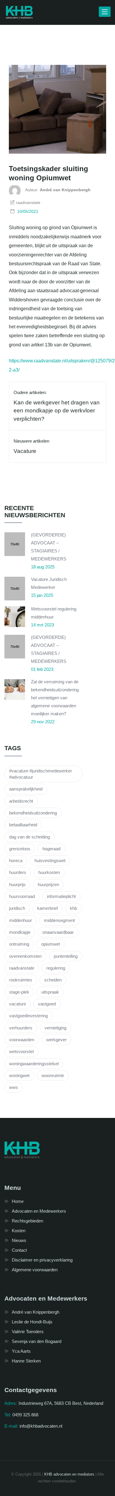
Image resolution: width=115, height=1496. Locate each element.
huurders (17, 872)
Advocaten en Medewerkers (39, 1211)
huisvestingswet (49, 860)
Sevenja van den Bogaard (36, 1341)
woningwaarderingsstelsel (34, 1063)
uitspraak (50, 991)
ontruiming (19, 944)
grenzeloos (19, 848)
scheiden (53, 979)
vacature (17, 1003)
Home (18, 1201)
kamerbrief (47, 908)
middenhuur (20, 920)
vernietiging (55, 1027)
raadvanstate (21, 967)
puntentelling (66, 956)
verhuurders (20, 1027)
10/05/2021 (27, 211)
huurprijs (17, 884)
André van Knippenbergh (35, 1312)
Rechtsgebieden (27, 1220)
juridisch (17, 908)
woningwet (19, 1075)
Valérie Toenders (28, 1331)
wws (13, 1087)
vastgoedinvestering (28, 1015)
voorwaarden (21, 1039)
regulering (55, 967)
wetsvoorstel (21, 1051)
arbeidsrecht (21, 801)
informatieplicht (61, 896)
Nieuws (19, 1240)
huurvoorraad (22, 896)
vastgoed (47, 1003)
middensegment (59, 920)
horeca (15, 860)
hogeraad (51, 848)
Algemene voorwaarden (35, 1269)
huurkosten (49, 872)
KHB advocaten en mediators (69, 1474)
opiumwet (50, 944)
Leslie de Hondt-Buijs (32, 1321)
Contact (19, 1250)
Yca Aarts (21, 1351)
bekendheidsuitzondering (33, 812)
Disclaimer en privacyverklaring (42, 1259)
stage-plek (19, 991)
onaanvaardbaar (58, 932)
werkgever (56, 1039)
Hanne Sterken (26, 1360)
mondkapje (19, 932)
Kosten (18, 1230)
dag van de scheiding (29, 836)
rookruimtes (20, 979)
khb (73, 908)
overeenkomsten (25, 956)
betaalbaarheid (23, 824)
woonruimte (53, 1075)
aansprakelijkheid (25, 788)
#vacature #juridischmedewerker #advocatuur (40, 774)
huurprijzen (48, 884)
